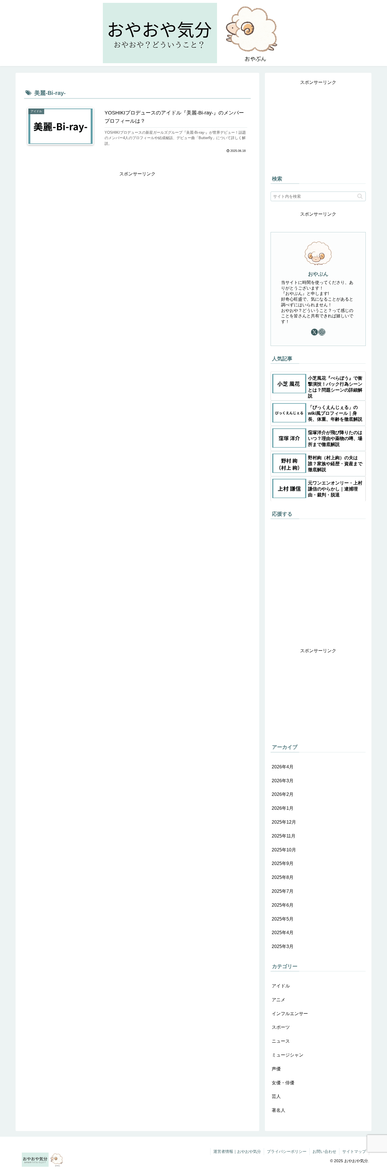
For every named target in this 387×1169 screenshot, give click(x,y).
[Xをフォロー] (314, 332)
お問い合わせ (324, 1151)
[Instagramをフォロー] (321, 332)
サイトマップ (354, 1151)
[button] (360, 196)
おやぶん (318, 274)
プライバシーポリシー (287, 1151)
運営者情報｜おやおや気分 (237, 1151)
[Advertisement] (137, 191)
